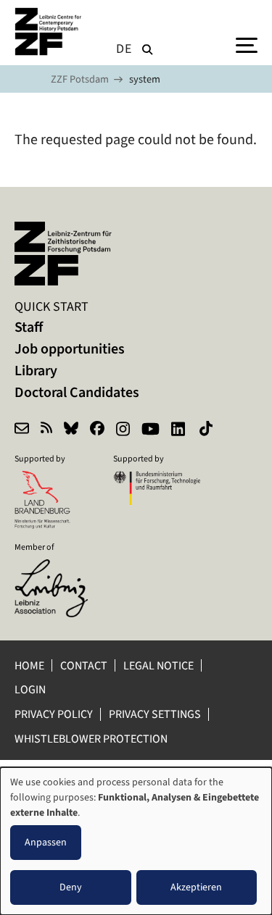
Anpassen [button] (46, 842)
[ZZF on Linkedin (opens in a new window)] (179, 430)
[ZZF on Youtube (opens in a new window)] (150, 430)
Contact (83, 665)
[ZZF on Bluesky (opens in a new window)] (71, 430)
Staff (29, 327)
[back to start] (51, 31)
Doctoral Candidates (77, 392)
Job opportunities (70, 349)
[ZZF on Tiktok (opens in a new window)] (207, 430)
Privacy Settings (155, 714)
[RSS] (46, 430)
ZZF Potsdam (80, 79)
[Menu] (246, 44)
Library (36, 370)
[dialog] (136, 841)
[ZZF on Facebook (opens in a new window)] (97, 430)
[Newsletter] (22, 430)
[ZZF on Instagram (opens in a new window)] (123, 430)
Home (29, 665)
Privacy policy (54, 714)
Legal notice (158, 665)
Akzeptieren (196, 887)
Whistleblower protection (92, 738)
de (124, 48)
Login (31, 689)
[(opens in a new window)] (58, 568)
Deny (70, 887)
